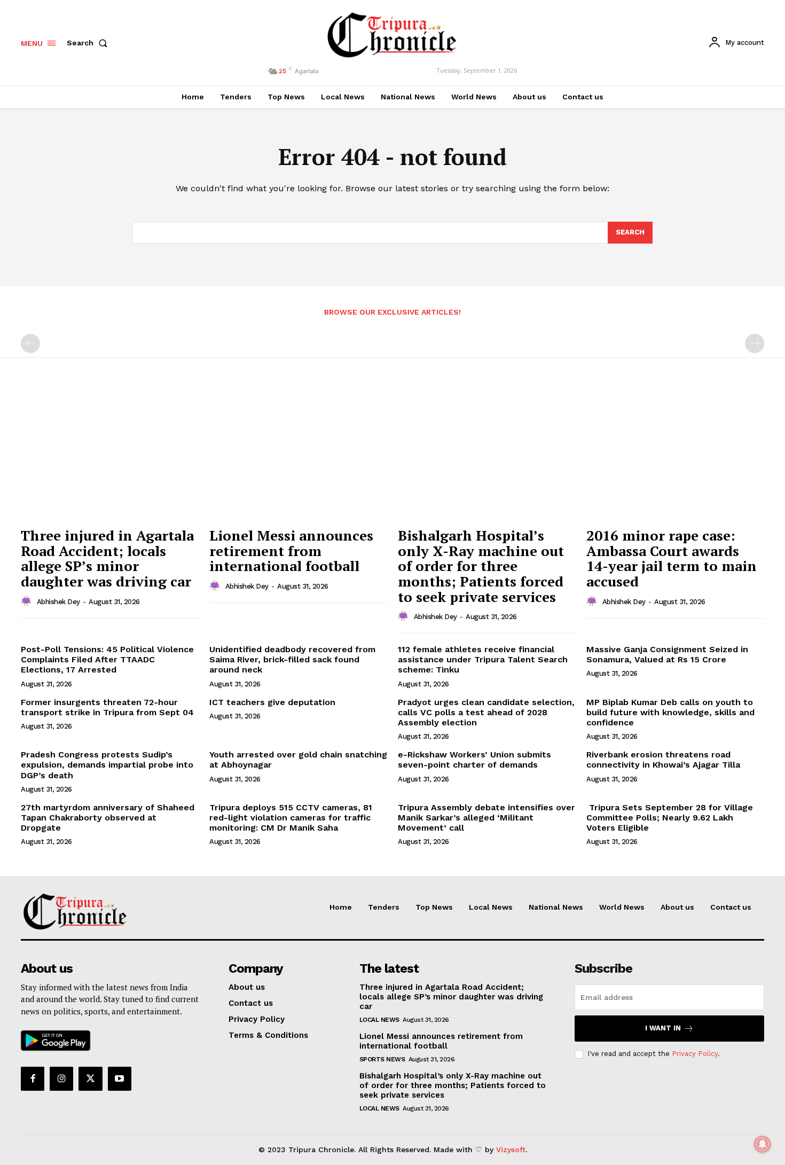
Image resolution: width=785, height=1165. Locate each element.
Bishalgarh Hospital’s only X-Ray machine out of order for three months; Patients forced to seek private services (452, 1085)
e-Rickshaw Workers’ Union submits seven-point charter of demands (474, 759)
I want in (663, 1028)
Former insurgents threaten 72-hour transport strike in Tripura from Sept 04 (107, 707)
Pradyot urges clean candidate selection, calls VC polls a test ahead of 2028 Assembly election (486, 712)
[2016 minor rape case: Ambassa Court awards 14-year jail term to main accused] (675, 455)
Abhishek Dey (58, 602)
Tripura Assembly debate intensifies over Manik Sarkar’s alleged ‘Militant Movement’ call (486, 817)
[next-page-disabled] (754, 343)
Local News (379, 1019)
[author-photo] (28, 601)
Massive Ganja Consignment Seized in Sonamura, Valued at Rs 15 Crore (667, 654)
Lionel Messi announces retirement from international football (291, 550)
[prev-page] (30, 343)
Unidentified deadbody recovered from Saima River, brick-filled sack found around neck (292, 659)
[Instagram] (61, 1078)
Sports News (382, 1059)
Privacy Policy (695, 1054)
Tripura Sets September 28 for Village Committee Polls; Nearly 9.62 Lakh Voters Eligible (669, 817)
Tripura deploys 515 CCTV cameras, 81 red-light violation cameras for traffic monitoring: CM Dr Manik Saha (290, 817)
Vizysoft (510, 1149)
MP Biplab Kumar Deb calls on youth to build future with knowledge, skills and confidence (670, 712)
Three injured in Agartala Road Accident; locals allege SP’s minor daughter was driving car (107, 558)
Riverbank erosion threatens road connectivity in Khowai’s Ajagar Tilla (663, 759)
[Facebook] (32, 1078)
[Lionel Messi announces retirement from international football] (298, 455)
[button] (89, 43)
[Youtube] (119, 1078)
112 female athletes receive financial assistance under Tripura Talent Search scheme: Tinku (483, 659)
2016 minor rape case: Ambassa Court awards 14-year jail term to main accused (671, 558)
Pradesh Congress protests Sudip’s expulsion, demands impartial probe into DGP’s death (107, 764)
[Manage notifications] (762, 1144)
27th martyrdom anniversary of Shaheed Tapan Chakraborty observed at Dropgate (107, 817)
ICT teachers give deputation (272, 702)
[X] (90, 1078)
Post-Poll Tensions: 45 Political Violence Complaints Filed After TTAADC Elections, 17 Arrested (107, 659)
